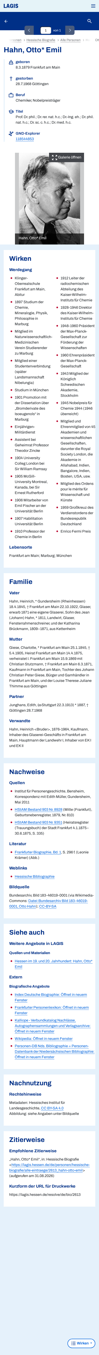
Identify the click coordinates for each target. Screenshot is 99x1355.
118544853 (25, 139)
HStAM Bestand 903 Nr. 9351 (38, 822)
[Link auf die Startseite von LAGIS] (26, 6)
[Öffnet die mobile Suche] (89, 21)
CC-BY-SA (47, 906)
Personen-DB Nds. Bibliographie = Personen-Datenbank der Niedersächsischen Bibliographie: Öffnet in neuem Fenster (55, 1051)
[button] (93, 6)
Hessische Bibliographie (35, 876)
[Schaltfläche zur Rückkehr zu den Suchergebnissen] (6, 21)
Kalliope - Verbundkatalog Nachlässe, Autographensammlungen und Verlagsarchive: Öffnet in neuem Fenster (53, 1025)
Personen (14, 40)
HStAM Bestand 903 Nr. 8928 (38, 809)
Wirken (82, 1343)
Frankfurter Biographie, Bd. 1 (38, 852)
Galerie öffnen (69, 157)
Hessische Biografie (40, 40)
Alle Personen (70, 40)
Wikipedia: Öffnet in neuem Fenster (44, 1039)
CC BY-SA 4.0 (52, 1108)
